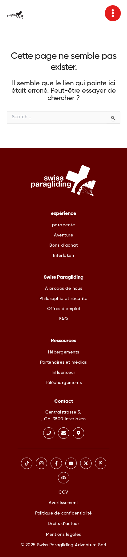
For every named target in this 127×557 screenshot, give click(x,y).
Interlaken (63, 255)
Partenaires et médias (63, 362)
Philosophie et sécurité (63, 299)
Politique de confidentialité (63, 513)
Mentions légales (63, 534)
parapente (63, 225)
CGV (63, 492)
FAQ (63, 319)
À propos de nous (63, 288)
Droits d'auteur (63, 524)
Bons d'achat (63, 245)
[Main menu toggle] (113, 13)
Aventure (63, 235)
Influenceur (63, 372)
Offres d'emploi (63, 309)
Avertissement (63, 503)
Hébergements (63, 352)
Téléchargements (63, 383)
